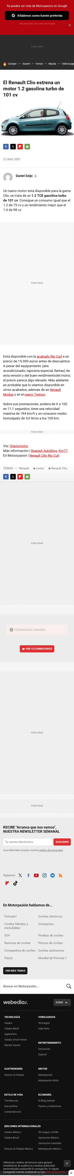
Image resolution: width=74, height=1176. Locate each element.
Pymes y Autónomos (49, 1106)
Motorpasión (45, 1074)
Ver (39, 648)
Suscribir (62, 841)
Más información (55, 1171)
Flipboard (20, 146)
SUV (7, 935)
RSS (60, 875)
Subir (59, 1002)
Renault (24, 468)
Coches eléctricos (50, 916)
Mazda (52, 63)
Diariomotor (19, 446)
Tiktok (15, 882)
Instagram (44, 875)
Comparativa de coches (20, 950)
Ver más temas (15, 970)
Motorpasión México (49, 1148)
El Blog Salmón (46, 1100)
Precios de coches (50, 943)
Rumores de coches (17, 943)
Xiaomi (26, 63)
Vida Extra (43, 1028)
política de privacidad (51, 850)
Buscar (68, 986)
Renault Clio (59, 468)
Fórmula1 (10, 916)
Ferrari (39, 63)
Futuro (8, 958)
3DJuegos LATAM (48, 1132)
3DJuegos (44, 1022)
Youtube (36, 875)
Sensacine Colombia (49, 1143)
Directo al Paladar (14, 1074)
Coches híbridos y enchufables (16, 926)
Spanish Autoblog (44, 451)
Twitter (13, 146)
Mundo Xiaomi (12, 1045)
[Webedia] (15, 1005)
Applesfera (10, 1034)
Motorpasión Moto (48, 1080)
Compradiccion (12, 1111)
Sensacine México (48, 1137)
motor (40, 468)
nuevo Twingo (34, 394)
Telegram (52, 875)
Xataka (8, 1022)
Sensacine (44, 1048)
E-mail (27, 146)
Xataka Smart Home (15, 1039)
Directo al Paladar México (18, 1148)
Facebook (6, 146)
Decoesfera (11, 1106)
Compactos (46, 924)
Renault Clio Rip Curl (44, 455)
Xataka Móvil (11, 1028)
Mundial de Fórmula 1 (52, 958)
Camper (12, 63)
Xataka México (12, 1132)
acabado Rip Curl (49, 356)
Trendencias (11, 1100)
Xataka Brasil (11, 1137)
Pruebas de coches (50, 935)
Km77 (63, 451)
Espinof (42, 1054)
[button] (26, 176)
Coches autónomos (51, 950)
